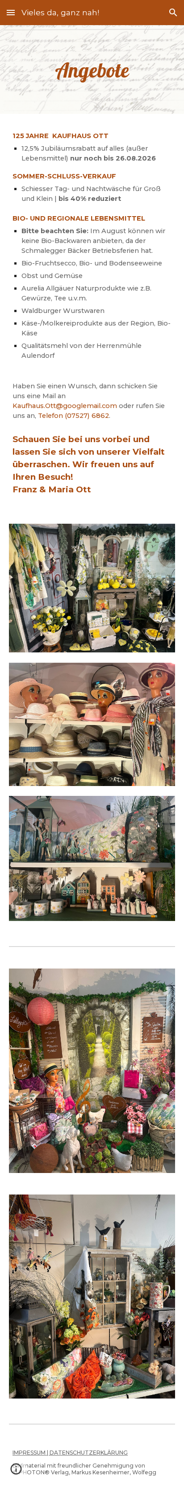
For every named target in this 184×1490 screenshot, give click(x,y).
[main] (92, 69)
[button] (10, 12)
